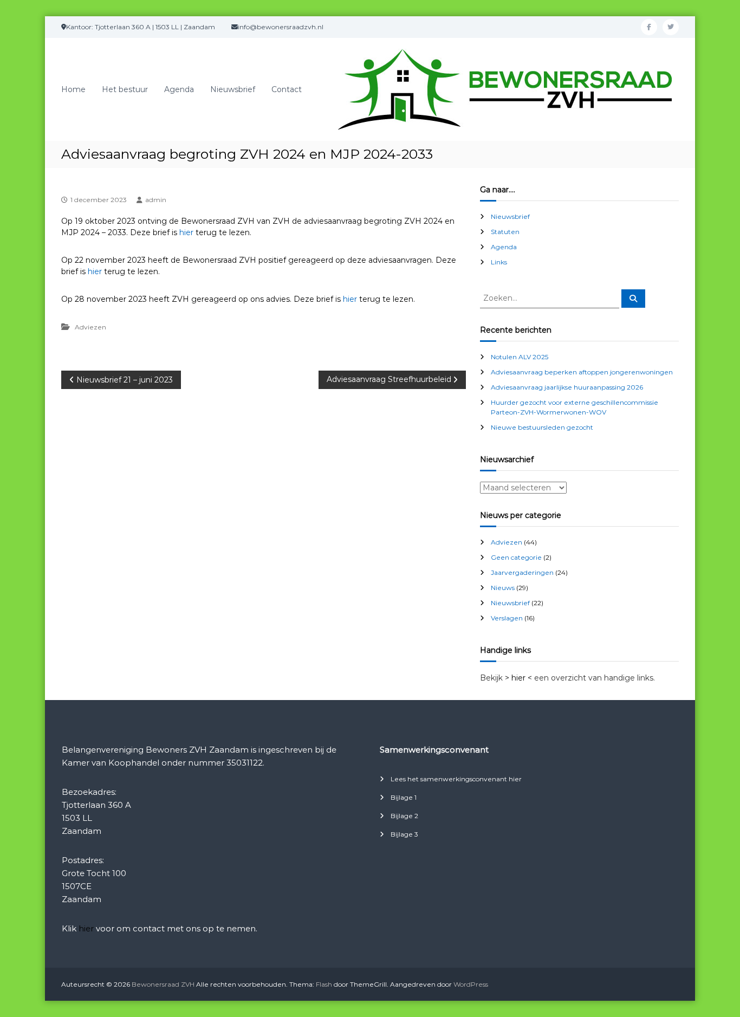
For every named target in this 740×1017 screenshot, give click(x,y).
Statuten (505, 232)
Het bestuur (125, 89)
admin (155, 200)
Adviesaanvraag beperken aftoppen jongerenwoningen (582, 372)
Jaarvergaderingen (522, 572)
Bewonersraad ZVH (163, 984)
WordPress (470, 984)
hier (186, 232)
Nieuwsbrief (232, 89)
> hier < (518, 678)
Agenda (179, 89)
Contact (286, 89)
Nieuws (503, 588)
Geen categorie (516, 557)
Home (73, 89)
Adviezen (90, 327)
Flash (324, 984)
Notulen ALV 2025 (519, 357)
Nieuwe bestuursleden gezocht (542, 427)
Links (499, 262)
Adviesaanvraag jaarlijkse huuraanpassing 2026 (567, 387)
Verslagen (507, 618)
